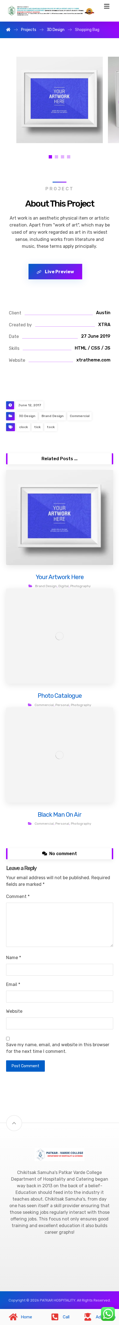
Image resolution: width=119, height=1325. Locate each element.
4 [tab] (68, 156)
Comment (18, 896)
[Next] (101, 100)
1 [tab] (50, 156)
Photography (80, 586)
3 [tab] (62, 156)
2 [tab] (56, 156)
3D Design (27, 416)
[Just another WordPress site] (50, 11)
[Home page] (8, 29)
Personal (62, 705)
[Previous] (17, 100)
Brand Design (53, 416)
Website (14, 1011)
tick (37, 427)
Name (13, 957)
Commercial (79, 416)
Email (13, 984)
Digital (63, 586)
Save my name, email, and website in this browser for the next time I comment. (57, 1048)
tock (51, 427)
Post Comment (25, 1066)
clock (23, 427)
